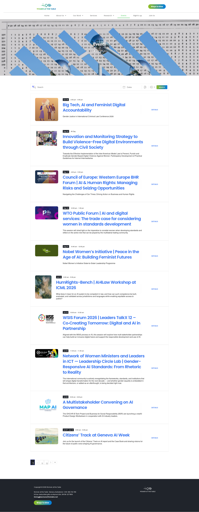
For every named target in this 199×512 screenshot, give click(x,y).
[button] (61, 15)
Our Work (77, 15)
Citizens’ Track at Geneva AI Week (96, 435)
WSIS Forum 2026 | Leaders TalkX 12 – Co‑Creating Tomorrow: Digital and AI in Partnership (101, 323)
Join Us (152, 15)
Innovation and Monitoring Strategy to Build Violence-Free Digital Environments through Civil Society (103, 142)
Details (154, 110)
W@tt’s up (137, 15)
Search (162, 87)
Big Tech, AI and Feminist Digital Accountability (94, 107)
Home (46, 15)
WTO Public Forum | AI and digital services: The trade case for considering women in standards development (102, 219)
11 (42, 463)
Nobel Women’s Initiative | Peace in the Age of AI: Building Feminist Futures (101, 254)
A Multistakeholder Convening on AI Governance (98, 405)
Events (123, 15)
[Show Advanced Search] (145, 87)
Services (93, 15)
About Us (60, 15)
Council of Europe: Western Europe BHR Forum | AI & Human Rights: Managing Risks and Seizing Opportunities (101, 183)
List (151, 87)
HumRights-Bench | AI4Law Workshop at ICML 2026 (96, 285)
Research (108, 15)
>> (55, 462)
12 (47, 463)
